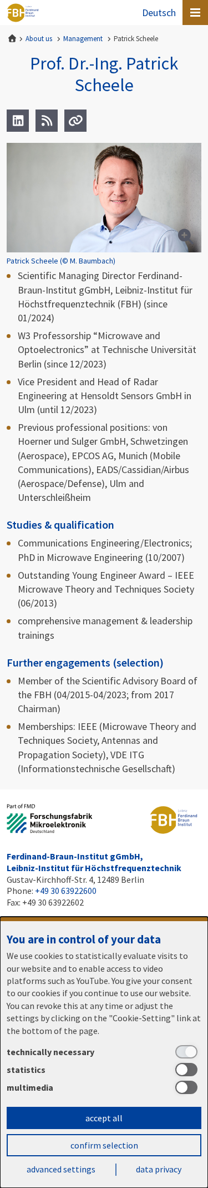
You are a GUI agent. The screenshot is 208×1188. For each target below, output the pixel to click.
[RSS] (46, 121)
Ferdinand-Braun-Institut (22, 13)
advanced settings (61, 1169)
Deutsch (159, 12)
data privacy (158, 1169)
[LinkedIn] (18, 121)
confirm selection (104, 1145)
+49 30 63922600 (66, 890)
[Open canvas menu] (195, 12)
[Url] (75, 121)
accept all (104, 1118)
